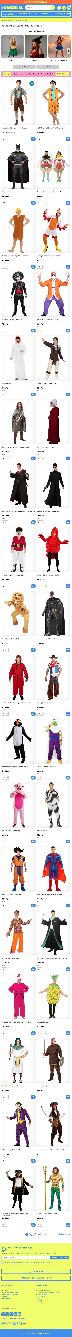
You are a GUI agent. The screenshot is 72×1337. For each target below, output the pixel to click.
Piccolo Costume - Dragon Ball (47, 767)
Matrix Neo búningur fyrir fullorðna (48, 511)
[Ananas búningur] (53, 996)
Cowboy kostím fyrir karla (45, 703)
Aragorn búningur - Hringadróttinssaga (15, 447)
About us (39, 1302)
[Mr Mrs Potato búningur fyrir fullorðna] (53, 166)
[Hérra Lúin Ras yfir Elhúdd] (53, 422)
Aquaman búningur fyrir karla (47, 1214)
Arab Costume (6, 383)
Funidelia (4, 20)
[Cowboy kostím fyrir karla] (53, 677)
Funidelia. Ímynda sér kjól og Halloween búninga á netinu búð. (12, 7)
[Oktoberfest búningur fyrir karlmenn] (19, 102)
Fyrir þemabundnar (9, 13)
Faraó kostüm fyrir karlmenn (11, 1086)
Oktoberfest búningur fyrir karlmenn (14, 128)
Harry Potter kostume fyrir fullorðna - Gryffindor (18, 511)
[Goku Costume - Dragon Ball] (19, 869)
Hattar (44, 13)
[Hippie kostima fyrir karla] (19, 932)
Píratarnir (36, 60)
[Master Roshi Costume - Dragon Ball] (53, 294)
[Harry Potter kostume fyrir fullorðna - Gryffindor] (19, 485)
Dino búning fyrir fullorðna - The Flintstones (16, 1022)
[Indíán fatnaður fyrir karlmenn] (53, 358)
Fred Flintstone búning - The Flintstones (50, 128)
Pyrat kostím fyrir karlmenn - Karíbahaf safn (52, 1150)
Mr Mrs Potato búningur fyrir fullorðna (50, 192)
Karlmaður (24, 67)
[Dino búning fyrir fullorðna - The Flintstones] (19, 996)
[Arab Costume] (19, 358)
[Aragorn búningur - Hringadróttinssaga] (19, 422)
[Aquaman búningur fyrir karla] (53, 1188)
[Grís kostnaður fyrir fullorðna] (19, 805)
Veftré (38, 1298)
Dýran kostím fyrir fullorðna (11, 639)
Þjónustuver (37, 1271)
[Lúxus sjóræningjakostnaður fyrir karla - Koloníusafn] (19, 1188)
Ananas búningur (42, 1022)
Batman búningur (8, 192)
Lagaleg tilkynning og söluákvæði (48, 1292)
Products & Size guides (9, 1292)
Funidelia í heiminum (43, 1290)
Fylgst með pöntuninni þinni (37, 1278)
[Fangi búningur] (53, 805)
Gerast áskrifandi (59, 1258)
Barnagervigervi (26, 13)
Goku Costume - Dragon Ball (11, 894)
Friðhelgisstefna (42, 1294)
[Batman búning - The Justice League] (53, 613)
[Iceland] (3, 1314)
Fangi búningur (42, 830)
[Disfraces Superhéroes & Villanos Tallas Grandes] (59, 46)
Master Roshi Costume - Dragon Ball (49, 319)
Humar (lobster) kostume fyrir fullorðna (50, 575)
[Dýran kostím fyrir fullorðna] (19, 613)
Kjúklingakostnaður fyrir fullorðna (48, 256)
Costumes (11, 20)
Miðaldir (13, 60)
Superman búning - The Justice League (50, 894)
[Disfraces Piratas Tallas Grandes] (36, 46)
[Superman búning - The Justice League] (53, 869)
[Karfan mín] (69, 8)
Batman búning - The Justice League (49, 639)
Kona (47, 67)
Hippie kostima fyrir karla (10, 958)
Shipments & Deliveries (9, 1294)
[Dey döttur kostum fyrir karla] (19, 294)
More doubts (5, 1298)
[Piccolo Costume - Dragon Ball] (53, 741)
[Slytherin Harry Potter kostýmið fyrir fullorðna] (53, 932)
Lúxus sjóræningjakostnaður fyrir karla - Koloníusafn (15, 1214)
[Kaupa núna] (33, 139)
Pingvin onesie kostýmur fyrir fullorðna (15, 767)
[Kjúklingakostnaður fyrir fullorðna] (53, 230)
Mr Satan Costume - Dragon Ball (13, 575)
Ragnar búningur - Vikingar (46, 1086)
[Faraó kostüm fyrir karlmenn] (19, 1060)
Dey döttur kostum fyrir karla (12, 319)
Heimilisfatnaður (62, 13)
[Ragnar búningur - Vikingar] (53, 1060)
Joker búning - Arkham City (11, 1150)
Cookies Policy (41, 1296)
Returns (4, 1296)
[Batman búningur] (19, 166)
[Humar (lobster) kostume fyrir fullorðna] (53, 549)
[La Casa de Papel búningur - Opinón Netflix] (19, 677)
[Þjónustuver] (64, 8)
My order (4, 1290)
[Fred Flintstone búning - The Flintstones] (53, 102)
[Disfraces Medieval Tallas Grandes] (12, 46)
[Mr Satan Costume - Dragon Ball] (19, 549)
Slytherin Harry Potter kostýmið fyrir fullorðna (52, 958)
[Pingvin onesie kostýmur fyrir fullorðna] (19, 741)
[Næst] (45, 1234)
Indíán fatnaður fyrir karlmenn (47, 383)
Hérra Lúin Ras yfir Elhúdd (46, 447)
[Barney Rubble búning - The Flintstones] (19, 230)
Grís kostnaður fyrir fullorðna (11, 830)
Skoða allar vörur (64, 1234)
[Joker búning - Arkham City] (19, 1124)
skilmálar (42, 1262)
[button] (68, 51)
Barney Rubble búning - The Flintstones (15, 256)
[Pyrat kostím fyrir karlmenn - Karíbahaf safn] (53, 1124)
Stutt (8, 74)
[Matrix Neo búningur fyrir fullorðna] (53, 485)
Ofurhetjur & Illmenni (59, 60)
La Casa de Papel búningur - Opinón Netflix (16, 703)
